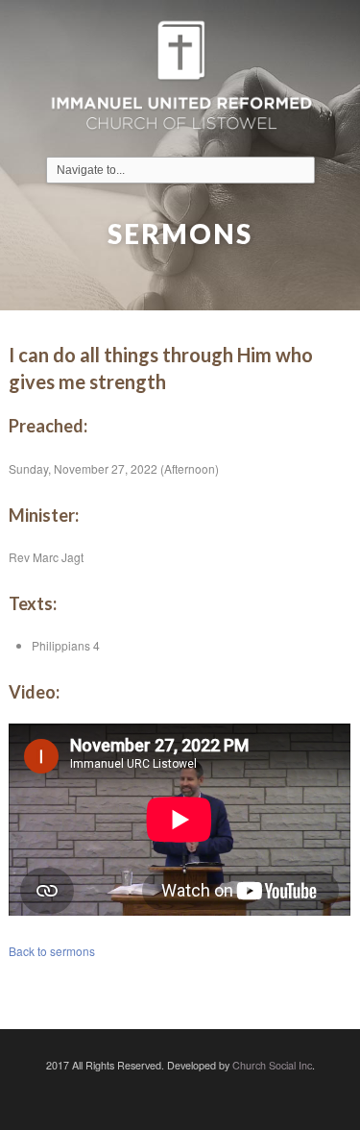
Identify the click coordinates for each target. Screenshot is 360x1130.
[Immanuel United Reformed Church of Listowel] (180, 78)
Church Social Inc (272, 1065)
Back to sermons (52, 951)
